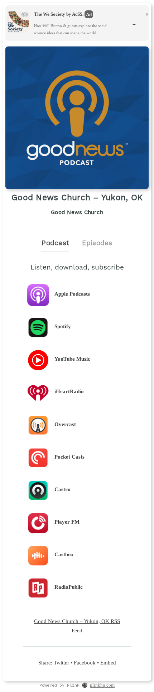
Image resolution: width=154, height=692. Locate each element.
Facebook (85, 662)
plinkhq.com (102, 685)
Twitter (61, 662)
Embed (108, 662)
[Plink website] (84, 685)
